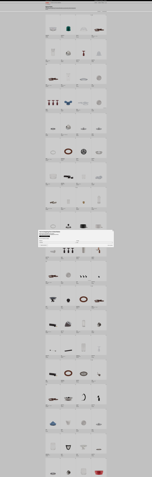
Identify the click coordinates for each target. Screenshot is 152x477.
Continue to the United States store (45, 236)
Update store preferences (44, 245)
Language (77, 240)
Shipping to (40, 240)
